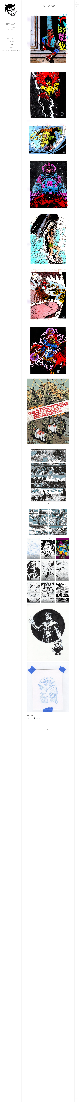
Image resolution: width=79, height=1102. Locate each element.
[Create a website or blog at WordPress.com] (47, 730)
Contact (10, 54)
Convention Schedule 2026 (10, 50)
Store (11, 47)
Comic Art (10, 41)
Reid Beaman (10, 22)
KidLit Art (10, 38)
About (10, 44)
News (11, 57)
